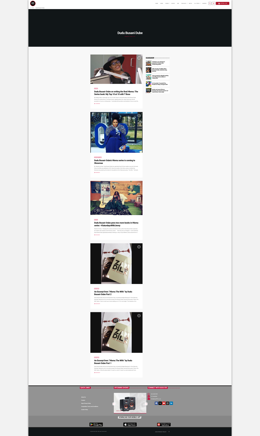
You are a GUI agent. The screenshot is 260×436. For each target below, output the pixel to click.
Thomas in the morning (122, 409)
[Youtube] (164, 403)
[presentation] (113, 404)
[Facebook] (156, 403)
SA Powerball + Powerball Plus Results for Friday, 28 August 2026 (160, 84)
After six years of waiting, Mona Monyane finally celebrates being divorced (159, 70)
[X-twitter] (160, 403)
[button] (124, 415)
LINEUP (96, 219)
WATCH (96, 88)
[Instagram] (167, 403)
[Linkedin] (171, 403)
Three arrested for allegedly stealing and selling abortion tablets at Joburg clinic (160, 77)
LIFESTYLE (97, 288)
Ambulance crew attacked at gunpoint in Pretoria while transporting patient (158, 63)
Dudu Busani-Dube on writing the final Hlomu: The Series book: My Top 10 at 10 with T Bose (116, 92)
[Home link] (32, 3)
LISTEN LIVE (222, 3)
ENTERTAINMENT (98, 157)
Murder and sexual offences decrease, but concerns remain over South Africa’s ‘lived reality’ (160, 91)
